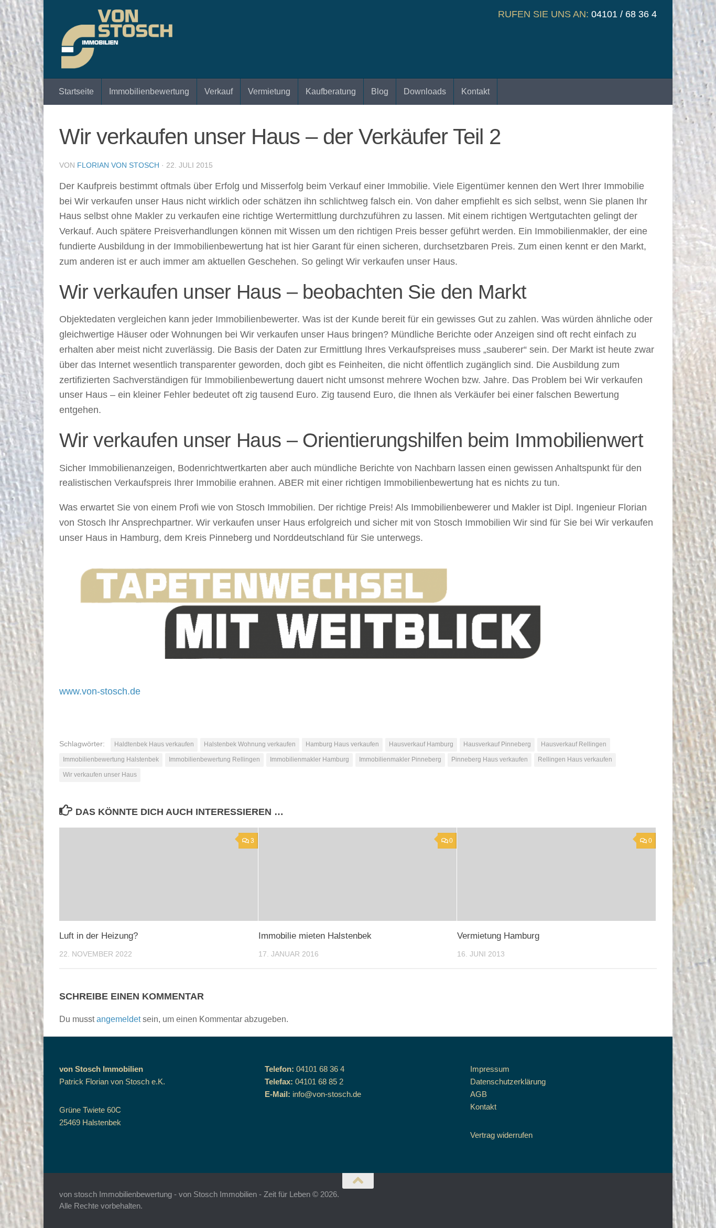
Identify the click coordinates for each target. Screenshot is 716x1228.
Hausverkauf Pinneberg (497, 744)
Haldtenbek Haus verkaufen (154, 744)
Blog (379, 91)
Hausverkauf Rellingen (573, 744)
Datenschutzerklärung (508, 1081)
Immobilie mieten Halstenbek (315, 936)
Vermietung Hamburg (498, 936)
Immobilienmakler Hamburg (309, 759)
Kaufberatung (331, 91)
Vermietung (269, 91)
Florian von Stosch (118, 165)
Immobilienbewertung (149, 91)
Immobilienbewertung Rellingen (214, 759)
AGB (478, 1094)
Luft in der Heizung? (98, 936)
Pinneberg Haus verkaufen (489, 759)
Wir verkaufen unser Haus (100, 774)
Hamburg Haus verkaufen (342, 744)
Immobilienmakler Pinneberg (400, 759)
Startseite (76, 91)
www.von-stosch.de (99, 691)
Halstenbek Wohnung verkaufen (250, 744)
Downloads (425, 91)
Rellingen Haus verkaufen (575, 759)
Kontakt (475, 91)
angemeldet (118, 1019)
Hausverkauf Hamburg (421, 744)
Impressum (489, 1068)
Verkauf (218, 91)
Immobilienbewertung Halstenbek (111, 759)
